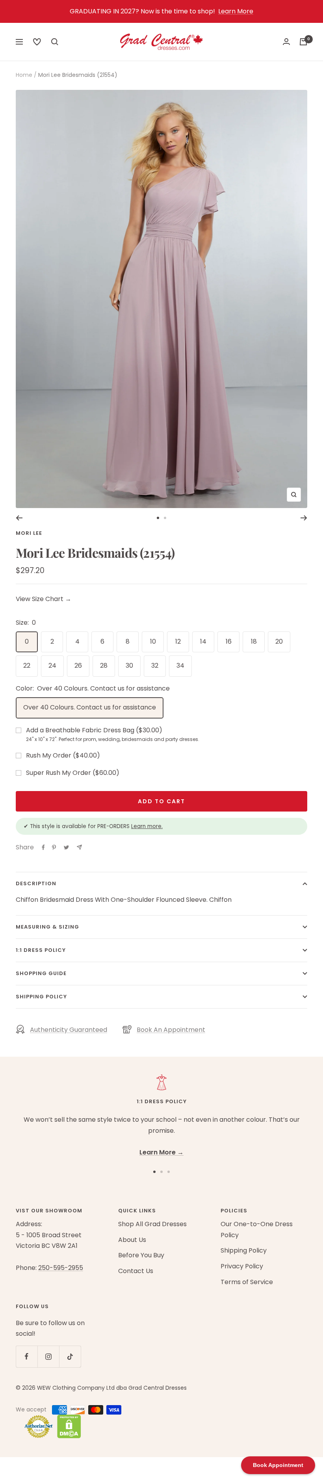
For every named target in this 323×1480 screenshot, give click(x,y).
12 (178, 641)
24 (52, 665)
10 (153, 641)
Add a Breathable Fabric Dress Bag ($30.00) (112, 734)
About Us (132, 1239)
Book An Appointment (171, 1029)
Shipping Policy (41, 996)
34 (180, 665)
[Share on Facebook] (43, 847)
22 (26, 665)
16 (229, 641)
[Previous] (19, 518)
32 (154, 665)
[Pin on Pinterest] (54, 847)
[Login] (286, 41)
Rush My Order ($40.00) (63, 755)
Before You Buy (141, 1255)
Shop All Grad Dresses (152, 1224)
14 (203, 641)
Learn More (235, 11)
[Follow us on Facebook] (26, 1356)
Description (36, 883)
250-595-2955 (60, 1267)
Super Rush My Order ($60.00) (72, 772)
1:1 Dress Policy (41, 950)
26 (78, 665)
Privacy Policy (242, 1266)
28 (104, 665)
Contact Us (135, 1270)
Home (24, 75)
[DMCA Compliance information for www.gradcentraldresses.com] (67, 1426)
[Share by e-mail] (79, 847)
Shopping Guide (41, 973)
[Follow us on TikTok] (70, 1356)
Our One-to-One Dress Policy (257, 1229)
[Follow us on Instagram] (48, 1356)
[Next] (304, 518)
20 (279, 641)
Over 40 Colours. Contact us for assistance (89, 707)
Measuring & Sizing (47, 927)
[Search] (37, 42)
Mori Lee (29, 533)
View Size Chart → (43, 598)
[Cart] (303, 41)
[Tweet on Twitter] (66, 847)
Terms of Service (247, 1281)
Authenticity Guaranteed (68, 1029)
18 (254, 641)
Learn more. (147, 826)
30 (129, 665)
